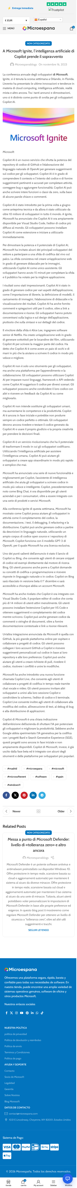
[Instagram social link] (16, 1013)
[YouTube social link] (22, 1013)
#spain (59, 776)
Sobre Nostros (12, 1095)
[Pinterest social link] (24, 795)
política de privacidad (15, 1034)
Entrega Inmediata (20, 8)
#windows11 (13, 785)
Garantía (8, 1089)
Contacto (9, 1070)
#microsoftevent (16, 776)
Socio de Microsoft (14, 1076)
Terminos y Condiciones (17, 1052)
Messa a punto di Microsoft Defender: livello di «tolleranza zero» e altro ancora (38, 845)
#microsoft (58, 768)
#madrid (12, 768)
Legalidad (9, 1083)
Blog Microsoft (12, 1101)
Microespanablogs (26, 64)
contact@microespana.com (23, 1113)
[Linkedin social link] (33, 795)
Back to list (38, 811)
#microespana (34, 768)
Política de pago (12, 1058)
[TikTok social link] (42, 1013)
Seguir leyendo (38, 930)
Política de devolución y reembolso (22, 1040)
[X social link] (15, 795)
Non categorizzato (38, 43)
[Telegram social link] (42, 795)
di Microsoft (60, 74)
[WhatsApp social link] (37, 1013)
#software (41, 776)
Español (42, 19)
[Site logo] (39, 28)
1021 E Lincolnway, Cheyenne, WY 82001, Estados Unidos (40, 1119)
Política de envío (13, 1046)
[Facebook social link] (6, 795)
